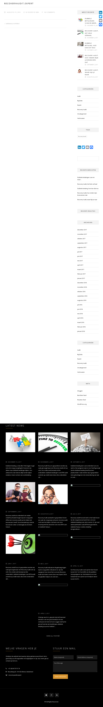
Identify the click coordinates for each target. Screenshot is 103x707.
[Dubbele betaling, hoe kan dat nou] (85, 442)
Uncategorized (81, 114)
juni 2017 (80, 256)
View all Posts (52, 636)
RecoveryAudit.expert (19, 3)
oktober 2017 (81, 238)
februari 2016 (81, 327)
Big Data (79, 101)
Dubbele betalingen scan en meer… (91, 21)
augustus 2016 (81, 300)
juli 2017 (79, 252)
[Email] (101, 21)
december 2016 (82, 283)
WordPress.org (82, 404)
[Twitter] (101, 17)
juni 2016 (80, 309)
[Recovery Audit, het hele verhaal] (53, 442)
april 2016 (80, 318)
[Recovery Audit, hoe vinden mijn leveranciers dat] (20, 492)
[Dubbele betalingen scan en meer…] (20, 442)
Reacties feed (81, 400)
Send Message (60, 676)
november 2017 (82, 234)
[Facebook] (101, 25)
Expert (79, 105)
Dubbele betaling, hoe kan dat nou (91, 45)
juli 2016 (79, 305)
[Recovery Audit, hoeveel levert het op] (85, 546)
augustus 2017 (81, 247)
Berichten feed (81, 395)
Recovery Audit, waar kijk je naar (91, 72)
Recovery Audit (82, 109)
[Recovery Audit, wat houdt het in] (20, 544)
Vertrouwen (81, 118)
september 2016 (82, 296)
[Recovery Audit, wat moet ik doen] (85, 494)
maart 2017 (80, 269)
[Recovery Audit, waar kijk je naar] (53, 494)
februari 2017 (81, 274)
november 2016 (82, 287)
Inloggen (80, 391)
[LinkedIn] (101, 12)
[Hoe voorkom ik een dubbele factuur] (53, 594)
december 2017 (82, 230)
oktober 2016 (81, 291)
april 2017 (80, 265)
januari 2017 (81, 278)
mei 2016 (80, 314)
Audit (78, 96)
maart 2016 (80, 322)
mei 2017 (80, 261)
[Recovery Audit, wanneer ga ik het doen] (53, 544)
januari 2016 (81, 331)
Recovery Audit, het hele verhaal (91, 33)
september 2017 (82, 243)
